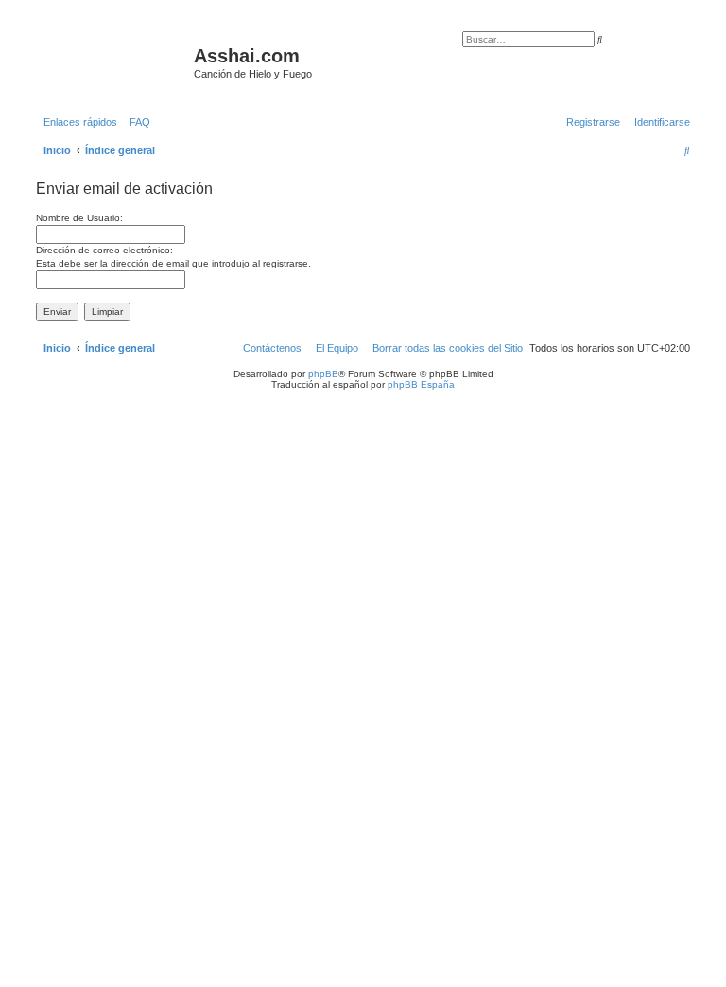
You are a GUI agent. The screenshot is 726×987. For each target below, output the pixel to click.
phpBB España (421, 384)
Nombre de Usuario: (79, 218)
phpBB (323, 374)
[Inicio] (112, 61)
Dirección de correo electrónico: (104, 250)
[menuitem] (136, 122)
